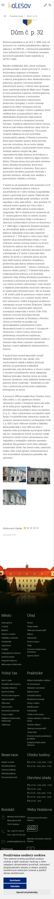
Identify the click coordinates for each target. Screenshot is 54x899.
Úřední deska (32, 626)
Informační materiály (10, 710)
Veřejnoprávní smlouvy (11, 653)
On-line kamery (33, 684)
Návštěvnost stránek (35, 699)
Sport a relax (6, 680)
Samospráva (6, 622)
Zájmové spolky (7, 699)
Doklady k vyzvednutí (36, 688)
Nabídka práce (33, 707)
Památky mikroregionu (11, 684)
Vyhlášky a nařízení (9, 638)
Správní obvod (33, 655)
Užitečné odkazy (34, 724)
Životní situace (33, 641)
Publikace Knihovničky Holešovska (10, 719)
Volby (29, 645)
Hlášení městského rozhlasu (38, 680)
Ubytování (5, 703)
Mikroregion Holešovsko (11, 664)
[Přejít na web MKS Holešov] (40, 828)
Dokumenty (32, 638)
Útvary (30, 622)
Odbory (30, 634)
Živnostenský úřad (9, 777)
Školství (4, 630)
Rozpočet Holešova (9, 660)
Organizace (6, 645)
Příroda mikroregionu (10, 695)
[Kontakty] (45, 5)
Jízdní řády (32, 732)
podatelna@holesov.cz (16, 841)
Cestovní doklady (8, 769)
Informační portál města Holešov (37, 818)
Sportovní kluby (7, 691)
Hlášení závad (33, 691)
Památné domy (16, 16)
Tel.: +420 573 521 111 (15, 831)
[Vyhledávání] (50, 5)
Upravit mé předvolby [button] (27, 892)
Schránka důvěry (34, 695)
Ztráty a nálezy (33, 703)
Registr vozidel (7, 762)
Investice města (7, 657)
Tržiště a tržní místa (35, 714)
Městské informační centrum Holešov (39, 839)
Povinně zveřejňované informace (36, 650)
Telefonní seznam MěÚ (36, 630)
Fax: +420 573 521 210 (16, 835)
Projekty (4, 649)
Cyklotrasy (5, 724)
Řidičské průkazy (8, 773)
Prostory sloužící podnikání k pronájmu (39, 737)
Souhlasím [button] (15, 880)
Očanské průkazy (8, 766)
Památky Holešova (9, 688)
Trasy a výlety (7, 714)
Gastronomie (6, 707)
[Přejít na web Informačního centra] (40, 850)
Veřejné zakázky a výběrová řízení (38, 719)
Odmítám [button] (15, 886)
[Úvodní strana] (5, 16)
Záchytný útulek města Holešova (36, 743)
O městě (4, 626)
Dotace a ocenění (8, 634)
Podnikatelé (6, 641)
